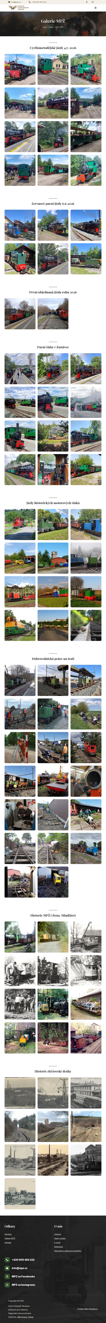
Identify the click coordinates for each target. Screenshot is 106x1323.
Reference (58, 1247)
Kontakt (8, 1243)
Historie (57, 1234)
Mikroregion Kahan (25, 1317)
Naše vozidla (59, 1238)
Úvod (44, 27)
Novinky (8, 1234)
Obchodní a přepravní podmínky (67, 1251)
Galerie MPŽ (10, 1238)
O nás (51, 27)
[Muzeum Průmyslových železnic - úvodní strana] (18, 8)
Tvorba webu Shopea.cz (87, 1309)
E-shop (57, 1243)
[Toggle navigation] (95, 7)
